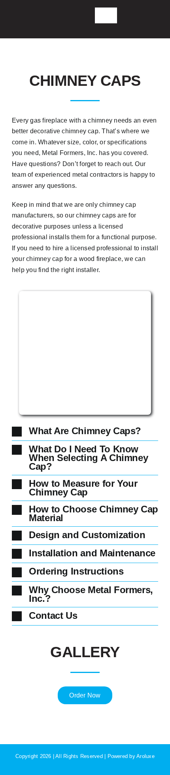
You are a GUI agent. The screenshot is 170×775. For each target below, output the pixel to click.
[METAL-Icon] (67, 11)
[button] (85, 431)
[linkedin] (50, 15)
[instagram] (37, 15)
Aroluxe (145, 756)
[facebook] (24, 15)
